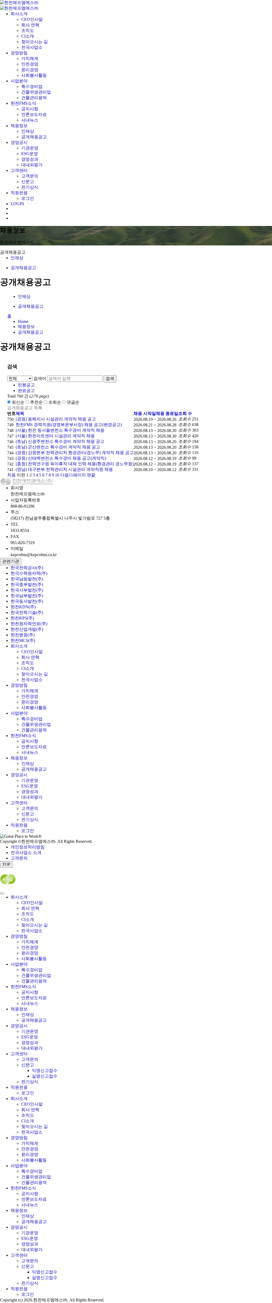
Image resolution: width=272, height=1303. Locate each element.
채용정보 (19, 125)
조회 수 (185, 413)
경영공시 (19, 142)
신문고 (27, 181)
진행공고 (26, 385)
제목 (20, 413)
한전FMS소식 (23, 103)
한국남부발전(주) (27, 595)
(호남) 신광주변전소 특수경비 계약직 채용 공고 (60, 441)
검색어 (39, 378)
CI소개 (27, 36)
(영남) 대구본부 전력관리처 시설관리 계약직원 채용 (64, 469)
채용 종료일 (167, 413)
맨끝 (91, 475)
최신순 (18, 402)
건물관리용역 (34, 97)
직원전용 (19, 193)
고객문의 (29, 176)
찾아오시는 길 (34, 41)
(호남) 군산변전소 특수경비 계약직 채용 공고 (58, 447)
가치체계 (29, 58)
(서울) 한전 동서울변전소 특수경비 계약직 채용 (60, 430)
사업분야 (19, 81)
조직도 (27, 30)
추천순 (36, 402)
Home (23, 321)
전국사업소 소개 (26, 852)
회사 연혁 (30, 25)
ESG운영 (29, 153)
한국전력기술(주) (27, 612)
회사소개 (19, 13)
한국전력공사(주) (27, 567)
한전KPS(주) (22, 618)
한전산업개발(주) (27, 629)
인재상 (27, 131)
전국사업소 (31, 47)
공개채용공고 (34, 137)
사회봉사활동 (34, 75)
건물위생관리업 (36, 92)
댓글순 (73, 402)
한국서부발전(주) (27, 590)
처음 (11, 475)
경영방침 (19, 53)
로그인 (27, 198)
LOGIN (17, 203)
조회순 (54, 402)
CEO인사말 (32, 19)
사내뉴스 (29, 120)
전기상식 (29, 187)
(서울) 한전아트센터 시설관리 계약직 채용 (55, 436)
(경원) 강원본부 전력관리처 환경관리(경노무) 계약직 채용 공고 (75, 452)
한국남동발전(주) (27, 579)
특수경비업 (31, 86)
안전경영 (29, 64)
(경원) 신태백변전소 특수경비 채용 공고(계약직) (61, 458)
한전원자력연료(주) (29, 623)
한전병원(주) (23, 635)
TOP (6, 864)
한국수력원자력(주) (29, 573)
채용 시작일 (145, 413)
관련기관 (10, 561)
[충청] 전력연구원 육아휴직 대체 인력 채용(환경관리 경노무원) (75, 464)
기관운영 (29, 148)
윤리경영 (29, 69)
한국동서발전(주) (27, 601)
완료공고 (26, 390)
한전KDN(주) (23, 607)
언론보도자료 (34, 114)
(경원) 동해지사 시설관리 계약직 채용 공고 (56, 419)
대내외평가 (31, 165)
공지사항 (29, 109)
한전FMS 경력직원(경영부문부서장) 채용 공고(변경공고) (69, 424)
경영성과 (29, 159)
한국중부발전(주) (27, 584)
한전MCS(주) (23, 640)
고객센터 (19, 170)
